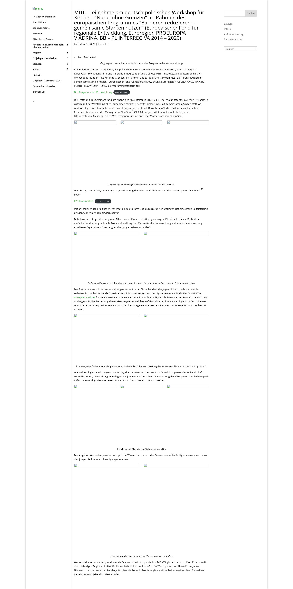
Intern (227, 29)
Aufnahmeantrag (233, 34)
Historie (37, 75)
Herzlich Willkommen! (44, 16)
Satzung (228, 23)
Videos (36, 69)
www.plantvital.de (84, 297)
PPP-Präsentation (83, 201)
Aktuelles (37, 33)
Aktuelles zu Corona (43, 39)
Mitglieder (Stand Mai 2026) (47, 80)
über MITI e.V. (40, 22)
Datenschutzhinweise (44, 86)
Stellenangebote (41, 28)
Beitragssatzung (233, 39)
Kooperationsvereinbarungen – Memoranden (48, 46)
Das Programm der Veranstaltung (93, 92)
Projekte (37, 52)
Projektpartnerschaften (45, 58)
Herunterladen (121, 92)
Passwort (233, 75)
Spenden (37, 64)
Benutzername (237, 60)
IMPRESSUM (39, 92)
